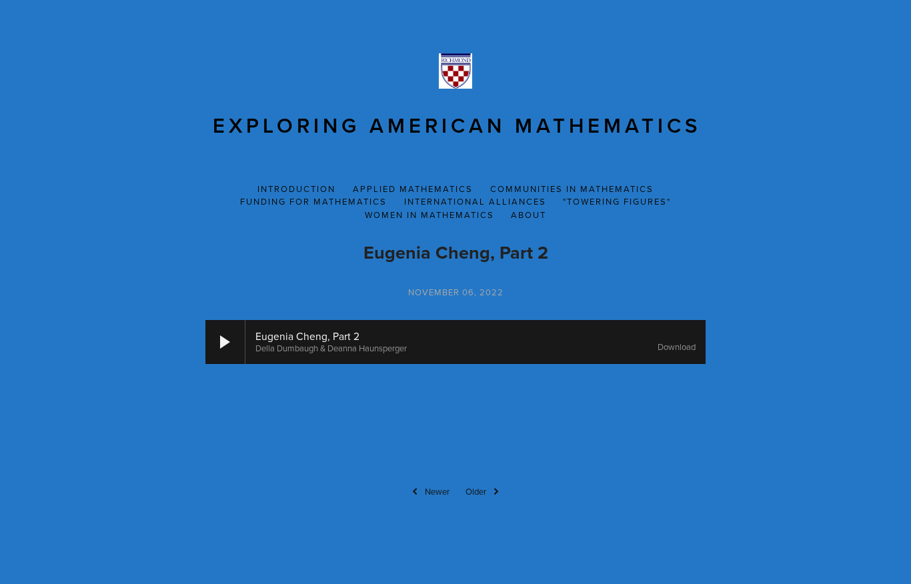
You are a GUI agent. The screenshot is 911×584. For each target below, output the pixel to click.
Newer (437, 491)
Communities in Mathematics (572, 189)
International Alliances (475, 201)
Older (476, 491)
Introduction (296, 189)
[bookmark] (455, 69)
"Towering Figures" (617, 201)
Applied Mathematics (413, 189)
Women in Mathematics (429, 215)
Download (677, 347)
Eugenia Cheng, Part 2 (455, 252)
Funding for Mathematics (313, 201)
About (528, 215)
